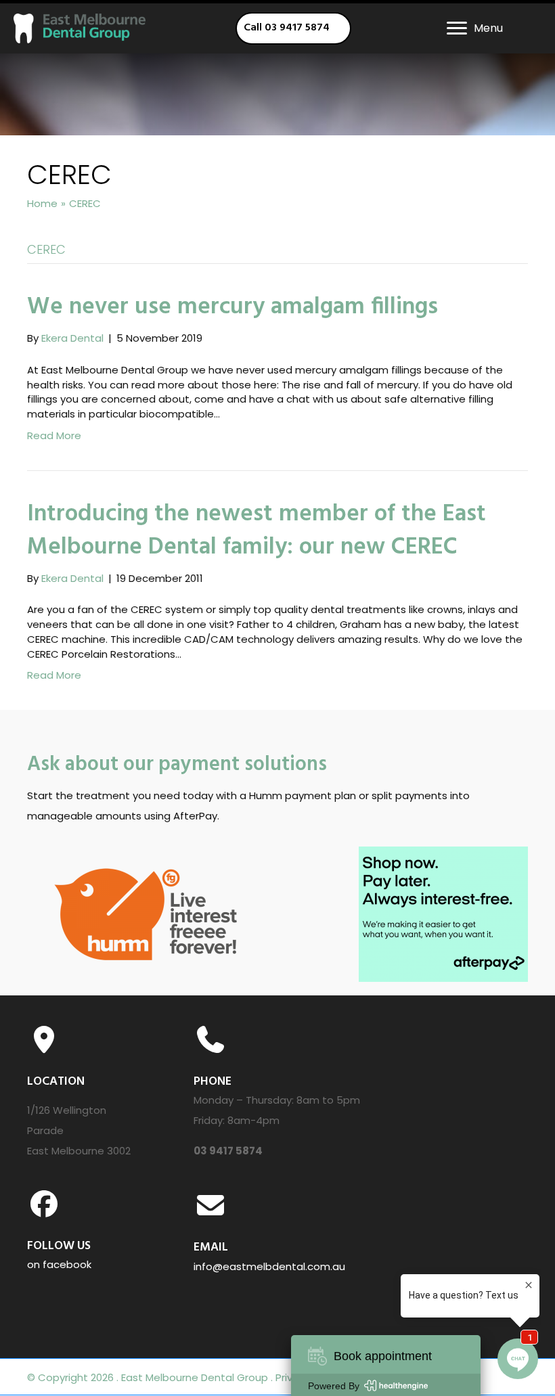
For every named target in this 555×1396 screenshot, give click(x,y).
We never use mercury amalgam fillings (232, 307)
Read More (54, 435)
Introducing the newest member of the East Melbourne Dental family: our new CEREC (256, 530)
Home (42, 203)
